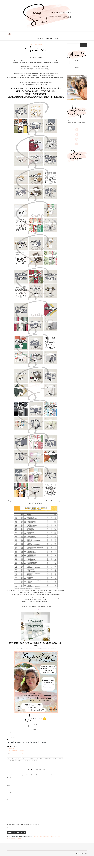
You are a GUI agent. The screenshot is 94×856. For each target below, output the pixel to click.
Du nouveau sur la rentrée (16, 754)
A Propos (27, 34)
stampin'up (34, 760)
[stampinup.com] (77, 87)
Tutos (61, 34)
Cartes (81, 34)
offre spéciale (40, 758)
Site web (9, 792)
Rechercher (83, 45)
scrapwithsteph (19, 760)
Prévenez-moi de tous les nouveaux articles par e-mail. (21, 829)
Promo (57, 38)
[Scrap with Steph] (47, 16)
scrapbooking (11, 760)
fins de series (25, 758)
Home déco (39, 38)
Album (67, 34)
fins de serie (17, 758)
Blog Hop (49, 38)
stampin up (27, 760)
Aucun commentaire (59, 763)
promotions (54, 758)
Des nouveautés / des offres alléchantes (20, 752)
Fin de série (12, 748)
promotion (47, 758)
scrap (60, 758)
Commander (36, 34)
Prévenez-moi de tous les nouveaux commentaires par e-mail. (23, 824)
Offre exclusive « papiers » (16, 750)
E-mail (36, 724)
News (31, 44)
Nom (9, 777)
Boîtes (74, 34)
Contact (46, 34)
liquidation (32, 758)
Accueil (11, 34)
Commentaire (10, 799)
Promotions (38, 44)
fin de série (10, 758)
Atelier (53, 34)
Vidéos (19, 34)
